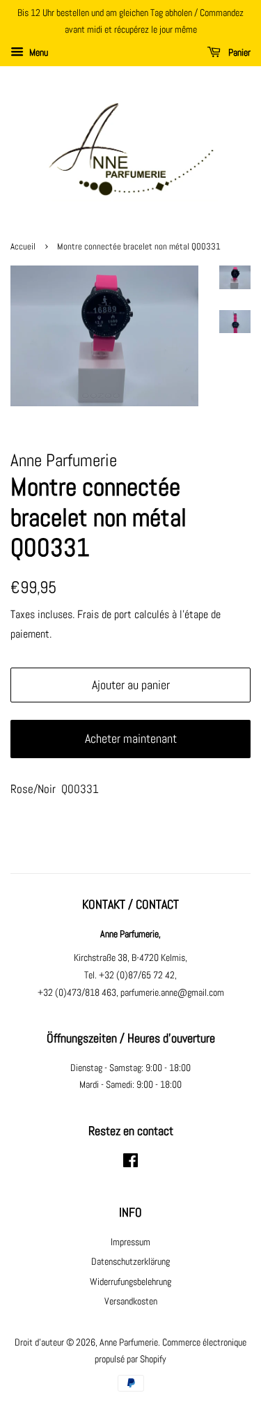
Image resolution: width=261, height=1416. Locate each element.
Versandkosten (130, 1301)
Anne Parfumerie (129, 1342)
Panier (238, 52)
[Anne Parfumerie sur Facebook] (130, 1163)
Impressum (130, 1242)
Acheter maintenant (131, 738)
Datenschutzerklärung (130, 1261)
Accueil (22, 246)
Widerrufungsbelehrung (130, 1281)
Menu (37, 52)
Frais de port (104, 614)
